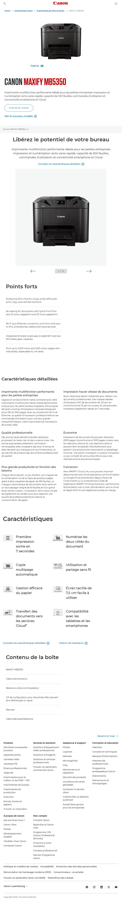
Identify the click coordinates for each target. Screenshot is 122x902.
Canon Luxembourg (15, 886)
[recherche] (4, 3)
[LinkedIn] (101, 887)
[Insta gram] (94, 887)
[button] (33, 271)
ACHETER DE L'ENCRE (19, 108)
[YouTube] (116, 887)
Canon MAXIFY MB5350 (14, 129)
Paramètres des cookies (60, 878)
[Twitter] (109, 887)
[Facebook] (87, 887)
